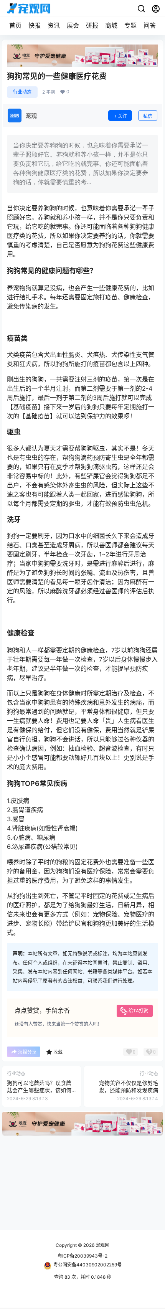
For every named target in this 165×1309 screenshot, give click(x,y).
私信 (147, 116)
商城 (111, 25)
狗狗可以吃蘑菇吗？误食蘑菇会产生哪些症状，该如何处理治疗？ (39, 1090)
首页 (15, 25)
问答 (150, 25)
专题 (130, 25)
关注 (122, 116)
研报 (92, 25)
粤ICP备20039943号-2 (82, 1256)
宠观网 (101, 1245)
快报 (34, 25)
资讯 (54, 25)
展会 (73, 25)
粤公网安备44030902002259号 (87, 1265)
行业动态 (22, 92)
